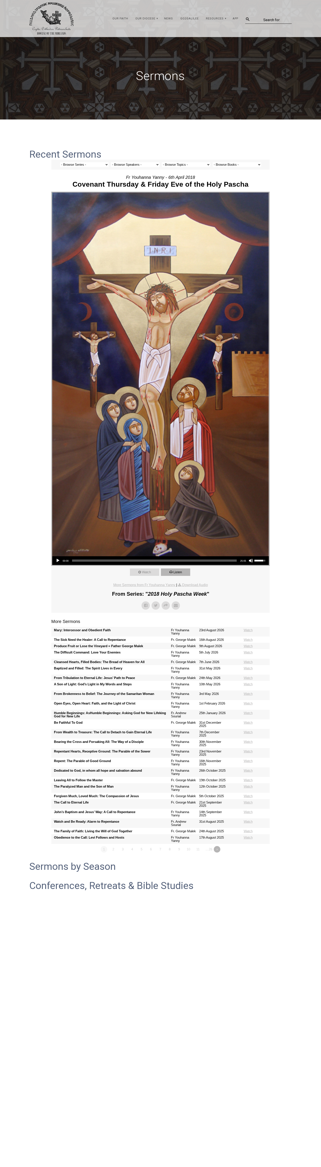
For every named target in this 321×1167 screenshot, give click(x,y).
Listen (177, 572)
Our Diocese (145, 18)
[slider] (154, 561)
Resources (215, 18)
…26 (208, 849)
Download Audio (195, 585)
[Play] (58, 560)
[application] (160, 560)
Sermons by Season (72, 866)
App (235, 18)
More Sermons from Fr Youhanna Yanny (144, 585)
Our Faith (120, 18)
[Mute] (251, 560)
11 (198, 849)
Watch (146, 572)
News (168, 18)
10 (188, 849)
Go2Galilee (189, 18)
